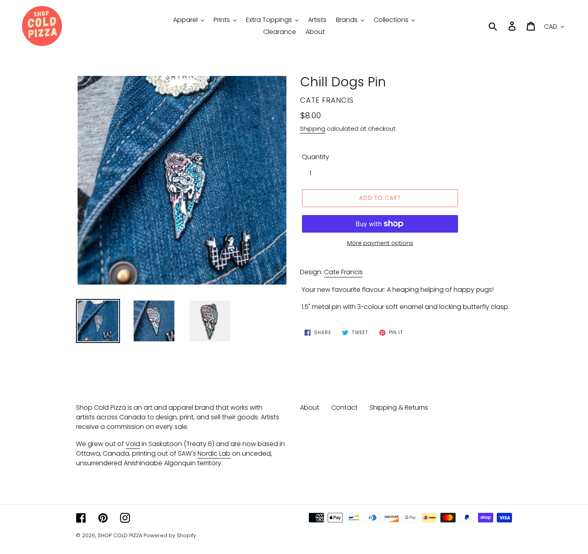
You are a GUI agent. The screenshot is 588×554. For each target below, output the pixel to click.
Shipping (312, 128)
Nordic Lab (214, 453)
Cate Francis (343, 272)
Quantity (315, 156)
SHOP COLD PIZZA (120, 535)
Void (133, 443)
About (309, 407)
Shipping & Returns (399, 407)
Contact (344, 407)
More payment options (380, 243)
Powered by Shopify (170, 535)
